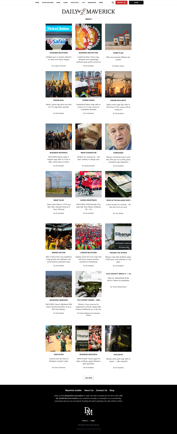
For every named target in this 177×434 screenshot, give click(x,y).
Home (37, 2)
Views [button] (65, 2)
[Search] (113, 3)
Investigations (47, 2)
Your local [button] (75, 2)
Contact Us (101, 390)
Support (120, 2)
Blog (112, 390)
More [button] (101, 2)
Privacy (85, 421)
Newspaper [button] (92, 2)
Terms (92, 421)
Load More (88, 378)
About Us (89, 390)
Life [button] (83, 2)
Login (136, 2)
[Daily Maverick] (88, 12)
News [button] (58, 2)
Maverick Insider (73, 390)
